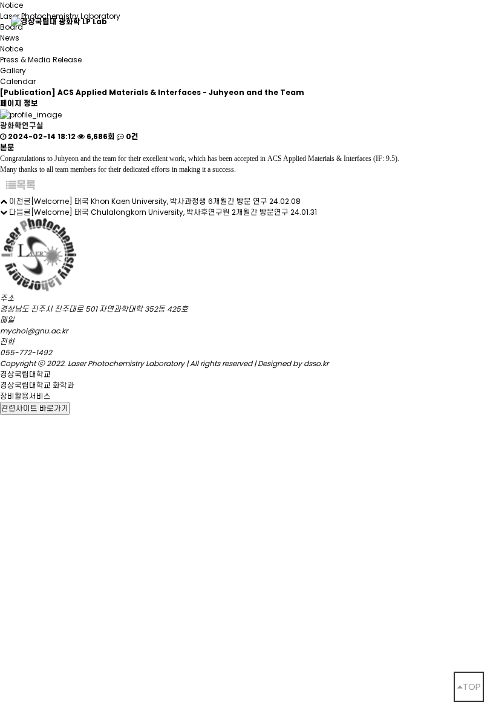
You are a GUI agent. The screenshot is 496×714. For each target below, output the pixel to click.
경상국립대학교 (25, 374)
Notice (11, 49)
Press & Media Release (41, 59)
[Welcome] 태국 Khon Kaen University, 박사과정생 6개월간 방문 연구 (149, 201)
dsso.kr (316, 363)
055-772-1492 (26, 352)
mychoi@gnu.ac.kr (34, 331)
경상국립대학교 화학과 (37, 385)
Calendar (18, 81)
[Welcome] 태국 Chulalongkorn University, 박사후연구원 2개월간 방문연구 (160, 212)
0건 (131, 136)
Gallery (13, 70)
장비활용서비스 (25, 396)
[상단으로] (469, 687)
